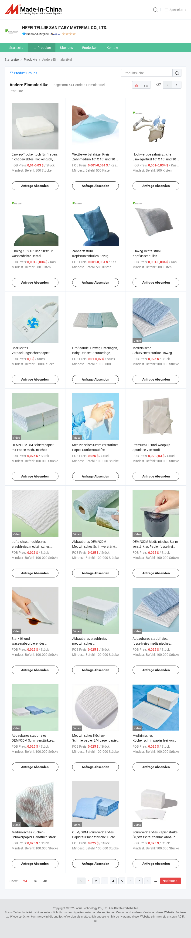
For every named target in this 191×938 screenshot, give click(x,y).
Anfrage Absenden (35, 186)
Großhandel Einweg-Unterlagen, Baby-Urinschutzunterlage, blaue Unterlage (95, 353)
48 (45, 881)
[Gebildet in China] (34, 9)
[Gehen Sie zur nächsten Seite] (176, 84)
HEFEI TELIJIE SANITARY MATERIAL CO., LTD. (64, 27)
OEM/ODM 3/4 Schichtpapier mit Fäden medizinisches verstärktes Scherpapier (33, 450)
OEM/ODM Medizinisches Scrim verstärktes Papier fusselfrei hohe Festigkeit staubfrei (155, 546)
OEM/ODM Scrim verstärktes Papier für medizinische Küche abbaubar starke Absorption (94, 837)
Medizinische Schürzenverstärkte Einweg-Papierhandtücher (153, 353)
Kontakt (112, 47)
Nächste (169, 880)
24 (25, 881)
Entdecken (89, 47)
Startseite (16, 47)
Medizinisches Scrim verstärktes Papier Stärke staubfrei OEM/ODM (95, 450)
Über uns (66, 47)
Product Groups (25, 73)
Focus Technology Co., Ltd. (91, 908)
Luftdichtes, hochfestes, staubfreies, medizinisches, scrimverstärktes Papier (31, 546)
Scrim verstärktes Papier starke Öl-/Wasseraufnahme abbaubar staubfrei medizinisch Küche (155, 837)
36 (35, 881)
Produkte (44, 47)
